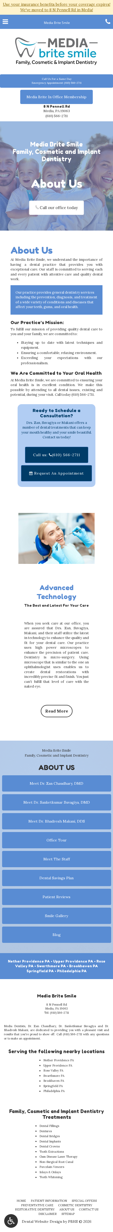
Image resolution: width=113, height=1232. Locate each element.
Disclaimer (47, 1214)
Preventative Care (37, 1205)
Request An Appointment (58, 473)
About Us (66, 1209)
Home (21, 1201)
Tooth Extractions (51, 1151)
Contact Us (88, 1209)
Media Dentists (14, 1026)
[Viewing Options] (11, 1221)
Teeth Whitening (51, 1177)
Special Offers (84, 1201)
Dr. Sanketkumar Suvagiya (77, 1026)
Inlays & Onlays (50, 1172)
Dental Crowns (49, 1146)
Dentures (45, 1131)
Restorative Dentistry (35, 1209)
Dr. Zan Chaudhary (42, 1026)
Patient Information (49, 1201)
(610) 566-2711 (56, 116)
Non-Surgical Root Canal (56, 1162)
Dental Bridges (49, 1136)
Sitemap (68, 1214)
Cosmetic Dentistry (75, 1205)
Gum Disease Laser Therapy (58, 1156)
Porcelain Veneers (51, 1167)
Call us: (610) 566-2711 (56, 455)
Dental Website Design (42, 1221)
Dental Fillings (49, 1126)
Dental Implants (50, 1141)
